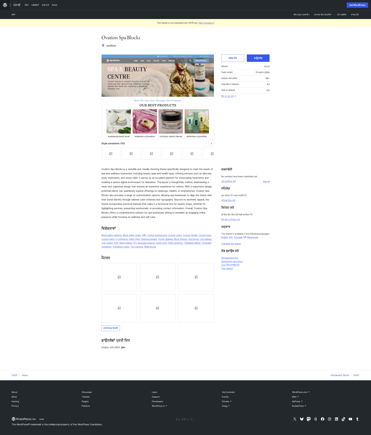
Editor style (134, 239)
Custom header (190, 235)
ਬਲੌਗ (144, 235)
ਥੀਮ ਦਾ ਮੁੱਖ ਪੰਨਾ (227, 96)
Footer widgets (165, 239)
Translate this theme (231, 243)
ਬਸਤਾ (116, 243)
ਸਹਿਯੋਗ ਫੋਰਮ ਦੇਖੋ (228, 200)
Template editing (192, 243)
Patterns (86, 406)
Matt (295, 397)
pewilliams (111, 45)
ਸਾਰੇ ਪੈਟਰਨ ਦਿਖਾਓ (110, 328)
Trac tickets (227, 268)
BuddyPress (299, 406)
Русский (238, 237)
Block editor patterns (111, 235)
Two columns (136, 246)
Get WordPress (357, 5)
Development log (229, 258)
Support (156, 397)
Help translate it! (206, 23)
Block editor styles (132, 235)
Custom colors (175, 235)
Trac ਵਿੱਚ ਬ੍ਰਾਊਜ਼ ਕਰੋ (230, 265)
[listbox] (157, 292)
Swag (226, 406)
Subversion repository (232, 261)
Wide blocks (150, 246)
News (14, 397)
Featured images (149, 239)
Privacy (15, 406)
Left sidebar (205, 239)
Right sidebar (126, 243)
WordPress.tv (159, 406)
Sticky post (161, 243)
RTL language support (144, 243)
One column (107, 243)
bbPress (297, 401)
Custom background (157, 235)
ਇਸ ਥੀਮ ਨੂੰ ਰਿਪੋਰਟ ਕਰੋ (230, 219)
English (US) (227, 237)
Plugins (85, 401)
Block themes (180, 239)
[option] (119, 277)
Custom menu (107, 239)
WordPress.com (301, 392)
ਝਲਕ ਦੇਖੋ (233, 58)
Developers (157, 401)
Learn (154, 392)
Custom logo (205, 235)
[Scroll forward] (211, 143)
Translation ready (120, 246)
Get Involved (228, 392)
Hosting (15, 401)
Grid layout (193, 239)
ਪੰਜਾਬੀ (41, 419)
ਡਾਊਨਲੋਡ (258, 58)
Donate (227, 401)
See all (266, 181)
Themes (86, 397)
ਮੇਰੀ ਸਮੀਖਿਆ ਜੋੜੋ (228, 181)
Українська (252, 237)
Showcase (87, 392)
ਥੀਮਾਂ (13, 14)
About (14, 392)
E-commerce (122, 239)
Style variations (175, 243)
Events (225, 397)
